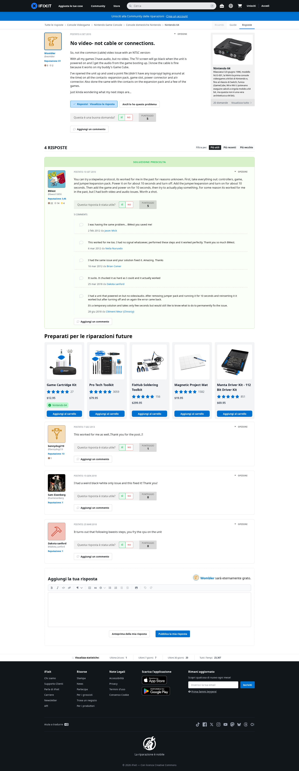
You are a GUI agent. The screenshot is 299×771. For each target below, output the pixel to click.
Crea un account (177, 16)
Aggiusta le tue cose (70, 6)
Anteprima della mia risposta (129, 634)
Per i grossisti (85, 694)
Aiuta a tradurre (53, 724)
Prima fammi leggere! (204, 691)
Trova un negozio (87, 700)
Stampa (81, 678)
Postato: (80, 34)
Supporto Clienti (53, 683)
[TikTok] (198, 724)
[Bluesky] (239, 724)
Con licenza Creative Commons (158, 765)
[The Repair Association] (253, 724)
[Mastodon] (232, 724)
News (80, 683)
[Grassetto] (52, 587)
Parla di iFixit (51, 689)
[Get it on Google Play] (156, 691)
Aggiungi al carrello (64, 413)
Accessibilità (116, 678)
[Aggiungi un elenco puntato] (110, 587)
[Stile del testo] (79, 587)
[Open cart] (239, 5)
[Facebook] (205, 724)
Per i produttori (86, 705)
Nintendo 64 (172, 24)
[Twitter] (212, 724)
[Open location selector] (230, 5)
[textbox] (149, 609)
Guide (233, 24)
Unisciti (251, 5)
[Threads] (246, 724)
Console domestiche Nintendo (143, 24)
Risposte (247, 24)
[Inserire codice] (63, 587)
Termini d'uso (117, 689)
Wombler (207, 578)
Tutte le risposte (54, 24)
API (46, 705)
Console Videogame (78, 24)
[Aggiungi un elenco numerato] (116, 587)
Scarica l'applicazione (156, 672)
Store (117, 6)
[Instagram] (218, 724)
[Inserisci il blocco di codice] (89, 587)
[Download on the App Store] (154, 680)
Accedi (265, 5)
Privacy (113, 683)
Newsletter (50, 700)
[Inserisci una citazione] (95, 587)
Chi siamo (50, 678)
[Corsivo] (57, 587)
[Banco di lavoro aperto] (221, 5)
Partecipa (82, 689)
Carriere (49, 694)
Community (98, 6)
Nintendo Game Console (108, 24)
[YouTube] (225, 724)
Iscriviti (247, 685)
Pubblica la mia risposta (172, 634)
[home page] (41, 6)
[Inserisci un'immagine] (136, 587)
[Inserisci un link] (69, 587)
